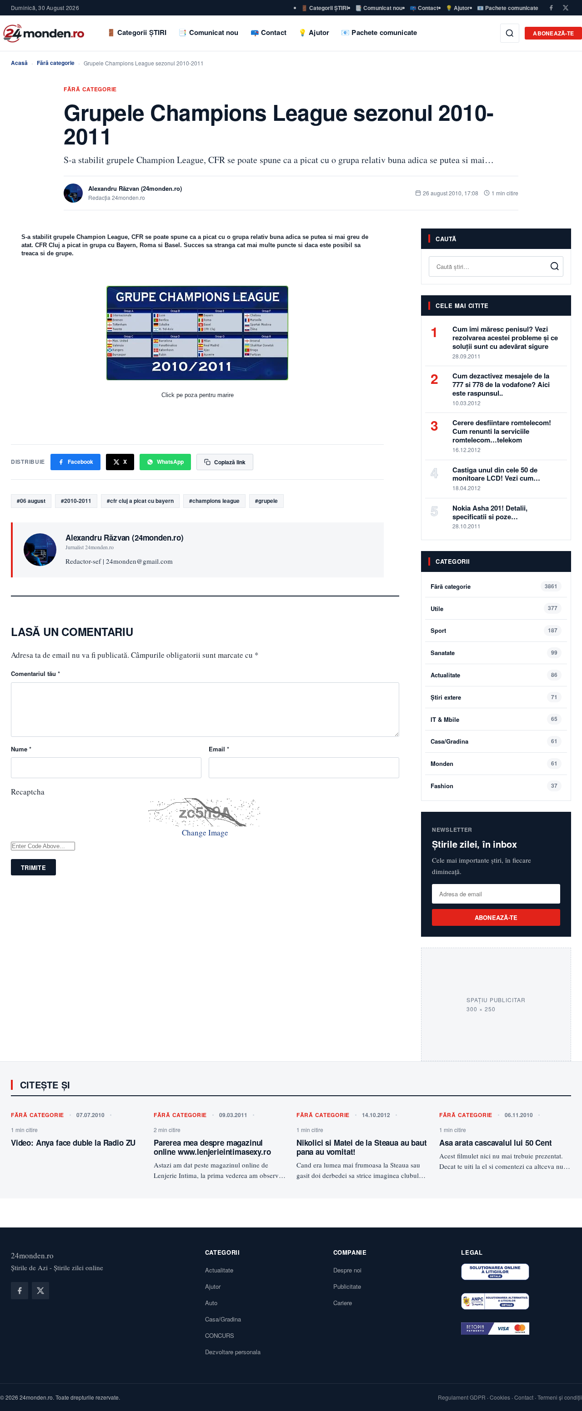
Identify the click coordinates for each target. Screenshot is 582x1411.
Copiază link (230, 462)
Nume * (21, 749)
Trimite (33, 867)
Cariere (342, 1302)
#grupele (266, 501)
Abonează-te (553, 33)
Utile (437, 608)
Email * (219, 749)
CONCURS (219, 1335)
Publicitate (347, 1286)
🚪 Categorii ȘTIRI (324, 8)
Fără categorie (56, 63)
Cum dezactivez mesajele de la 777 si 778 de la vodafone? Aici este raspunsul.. (501, 384)
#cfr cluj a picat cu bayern (140, 501)
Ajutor (213, 1286)
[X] (565, 7)
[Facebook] (551, 7)
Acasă (19, 63)
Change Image (205, 832)
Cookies (500, 1397)
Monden (442, 763)
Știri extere (446, 697)
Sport (438, 630)
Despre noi (347, 1270)
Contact (523, 1397)
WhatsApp (170, 461)
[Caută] (509, 33)
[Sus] (561, 1395)
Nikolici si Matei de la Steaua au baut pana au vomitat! (361, 1147)
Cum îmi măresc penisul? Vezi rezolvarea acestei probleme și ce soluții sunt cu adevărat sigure (505, 337)
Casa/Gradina (449, 741)
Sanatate (443, 652)
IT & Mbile (445, 719)
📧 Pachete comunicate (507, 8)
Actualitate (445, 675)
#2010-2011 (76, 501)
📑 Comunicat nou (378, 8)
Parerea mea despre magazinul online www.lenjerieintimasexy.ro (212, 1147)
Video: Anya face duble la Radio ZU (73, 1142)
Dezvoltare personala (233, 1351)
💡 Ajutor (458, 8)
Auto (211, 1302)
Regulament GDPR (462, 1397)
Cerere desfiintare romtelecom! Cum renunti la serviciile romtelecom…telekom (501, 431)
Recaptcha (28, 791)
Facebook (80, 461)
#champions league (214, 501)
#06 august (31, 501)
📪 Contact (424, 8)
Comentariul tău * (35, 673)
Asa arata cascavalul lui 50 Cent (495, 1142)
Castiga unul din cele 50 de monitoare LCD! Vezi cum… (496, 474)
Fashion (442, 785)
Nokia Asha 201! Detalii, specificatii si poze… (489, 512)
